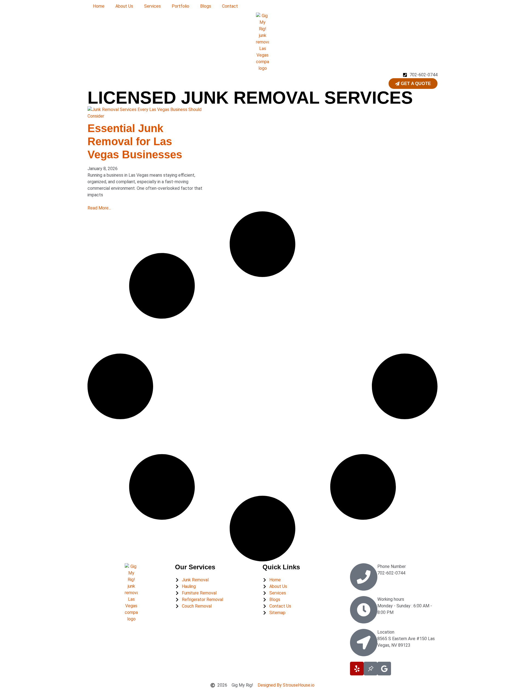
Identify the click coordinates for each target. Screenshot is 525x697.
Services (152, 6)
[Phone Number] (363, 577)
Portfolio (180, 6)
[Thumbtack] (370, 668)
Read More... (99, 208)
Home (98, 6)
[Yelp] (357, 668)
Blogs (205, 6)
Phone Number (391, 566)
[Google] (384, 668)
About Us (124, 6)
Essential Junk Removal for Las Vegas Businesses (135, 141)
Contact (230, 6)
